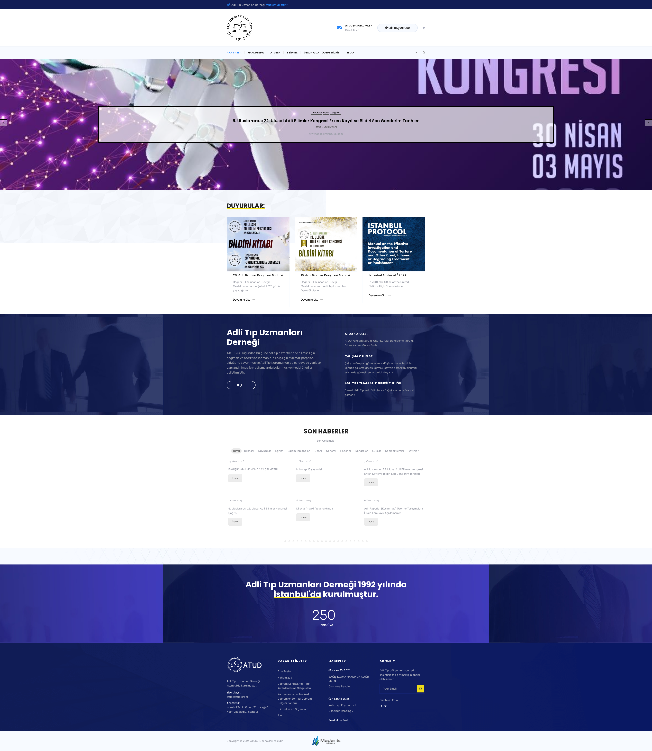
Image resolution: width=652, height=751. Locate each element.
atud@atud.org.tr (276, 4)
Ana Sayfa (234, 52)
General (325, 112)
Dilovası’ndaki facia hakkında (314, 508)
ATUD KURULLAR (356, 334)
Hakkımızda (256, 52)
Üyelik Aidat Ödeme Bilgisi (322, 52)
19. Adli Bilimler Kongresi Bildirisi (325, 275)
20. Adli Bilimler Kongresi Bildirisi (258, 275)
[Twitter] (424, 28)
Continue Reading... (341, 686)
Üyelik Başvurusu (397, 28)
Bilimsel (292, 52)
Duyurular (307, 112)
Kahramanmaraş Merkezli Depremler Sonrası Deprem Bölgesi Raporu (295, 698)
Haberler (334, 112)
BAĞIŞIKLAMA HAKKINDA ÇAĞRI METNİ (253, 469)
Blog (350, 52)
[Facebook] (381, 706)
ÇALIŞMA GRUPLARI (359, 356)
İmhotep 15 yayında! (309, 469)
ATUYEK (275, 52)
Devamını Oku (242, 299)
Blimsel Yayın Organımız (293, 709)
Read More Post (338, 720)
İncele (235, 478)
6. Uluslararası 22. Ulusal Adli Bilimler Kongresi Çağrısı (326, 121)
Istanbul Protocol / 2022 (387, 275)
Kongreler (345, 112)
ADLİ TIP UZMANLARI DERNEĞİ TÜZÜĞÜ (373, 383)
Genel (317, 112)
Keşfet (241, 385)
